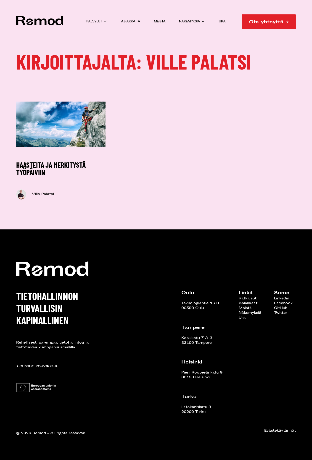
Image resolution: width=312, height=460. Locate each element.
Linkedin (281, 298)
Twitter (280, 313)
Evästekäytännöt (280, 430)
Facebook (283, 303)
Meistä (160, 22)
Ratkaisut (247, 298)
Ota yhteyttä (266, 22)
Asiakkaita (130, 22)
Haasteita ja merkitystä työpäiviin (51, 168)
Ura (222, 22)
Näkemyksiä (189, 22)
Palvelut (94, 22)
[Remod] (39, 26)
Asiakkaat (248, 303)
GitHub (280, 308)
